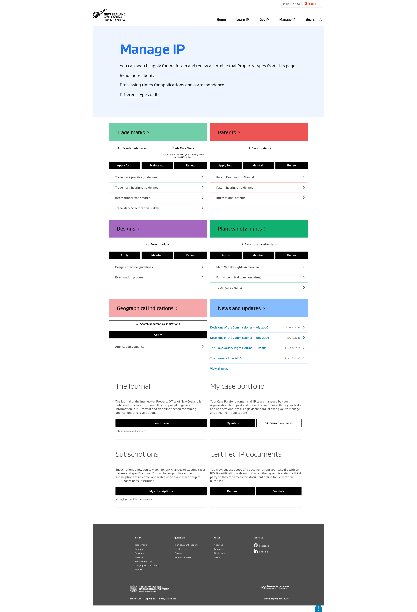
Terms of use (135, 598)
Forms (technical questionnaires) (238, 277)
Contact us (219, 548)
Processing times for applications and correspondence (172, 84)
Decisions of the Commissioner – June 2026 (255, 338)
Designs (126, 228)
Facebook (264, 545)
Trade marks (131, 132)
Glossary (178, 553)
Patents (227, 132)
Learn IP (242, 19)
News (217, 557)
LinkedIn (263, 551)
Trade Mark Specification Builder (137, 208)
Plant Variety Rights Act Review (237, 267)
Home (221, 19)
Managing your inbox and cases (133, 499)
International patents (230, 198)
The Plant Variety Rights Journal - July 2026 (255, 348)
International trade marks (132, 198)
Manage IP (287, 19)
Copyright (140, 553)
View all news (219, 368)
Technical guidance (229, 288)
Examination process (129, 277)
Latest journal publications (130, 431)
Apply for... (124, 165)
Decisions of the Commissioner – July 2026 (255, 327)
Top (318, 610)
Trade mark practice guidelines (136, 177)
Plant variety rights (240, 228)
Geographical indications (145, 308)
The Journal (219, 553)
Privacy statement (167, 598)
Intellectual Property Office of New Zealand (110, 15)
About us (218, 544)
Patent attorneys (182, 557)
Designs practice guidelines (134, 267)
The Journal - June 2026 (255, 358)
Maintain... (157, 165)
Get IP (264, 19)
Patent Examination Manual (235, 177)
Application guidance (129, 347)
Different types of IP (139, 94)
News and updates (239, 308)
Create (296, 3)
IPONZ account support (185, 544)
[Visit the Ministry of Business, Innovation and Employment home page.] (149, 591)
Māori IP (139, 569)
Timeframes (180, 548)
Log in (286, 3)
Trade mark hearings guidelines (136, 187)
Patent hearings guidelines (234, 187)
